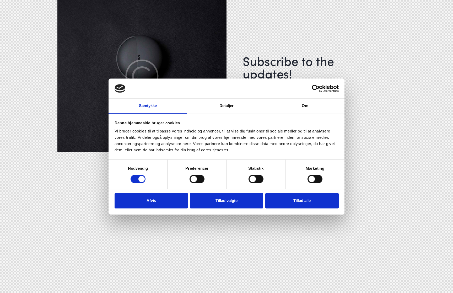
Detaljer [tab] (226, 106)
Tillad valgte (226, 201)
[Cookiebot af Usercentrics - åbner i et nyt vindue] (316, 88)
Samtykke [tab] (148, 106)
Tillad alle (302, 201)
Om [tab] (305, 106)
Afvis (151, 201)
